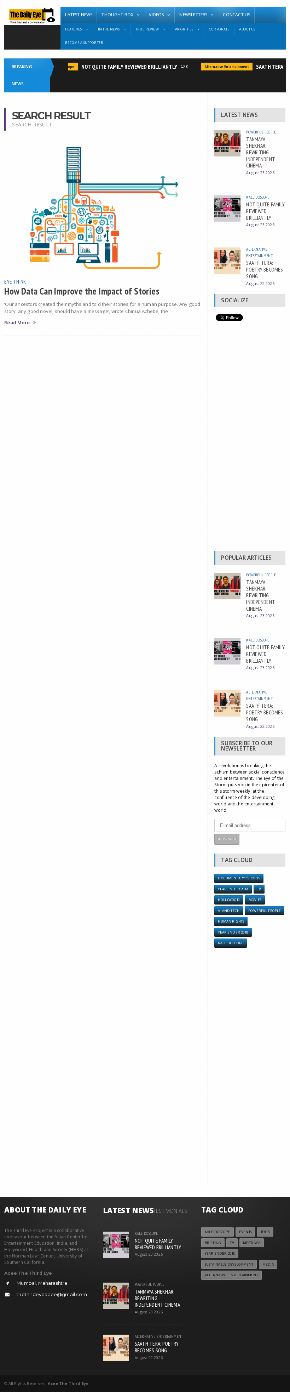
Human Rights (231, 921)
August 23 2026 (260, 172)
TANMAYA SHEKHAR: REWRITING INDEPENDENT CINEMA (260, 152)
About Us (247, 29)
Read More (17, 322)
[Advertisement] (249, 438)
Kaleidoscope (257, 197)
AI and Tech (228, 910)
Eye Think (15, 281)
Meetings (251, 1242)
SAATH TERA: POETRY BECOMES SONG (264, 269)
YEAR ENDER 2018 (233, 932)
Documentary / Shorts (239, 878)
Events (245, 1232)
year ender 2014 (233, 889)
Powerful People (261, 132)
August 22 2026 (260, 283)
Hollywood (228, 899)
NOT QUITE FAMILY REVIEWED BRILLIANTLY (122, 66)
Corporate (219, 29)
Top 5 (265, 1232)
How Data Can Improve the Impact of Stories (82, 291)
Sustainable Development (229, 1264)
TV (259, 889)
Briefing (213, 1242)
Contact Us (236, 15)
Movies (255, 899)
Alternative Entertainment (220, 66)
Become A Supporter (84, 42)
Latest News (78, 15)
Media (268, 1264)
